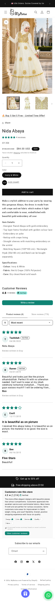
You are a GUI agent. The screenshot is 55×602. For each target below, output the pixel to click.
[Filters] (5, 322)
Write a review (27, 302)
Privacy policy (13, 585)
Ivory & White (11, 175)
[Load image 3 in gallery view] (41, 103)
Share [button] (7, 123)
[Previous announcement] (5, 4)
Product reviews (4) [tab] (15, 314)
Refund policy (45, 580)
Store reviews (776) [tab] (40, 314)
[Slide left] (3, 104)
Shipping (17, 152)
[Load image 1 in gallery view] (13, 103)
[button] (6, 12)
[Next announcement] (50, 4)
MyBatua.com (16, 580)
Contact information (29, 589)
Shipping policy (44, 585)
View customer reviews (17, 533)
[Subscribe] (43, 551)
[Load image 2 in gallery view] (27, 103)
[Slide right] (52, 104)
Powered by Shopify (29, 580)
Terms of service (28, 585)
